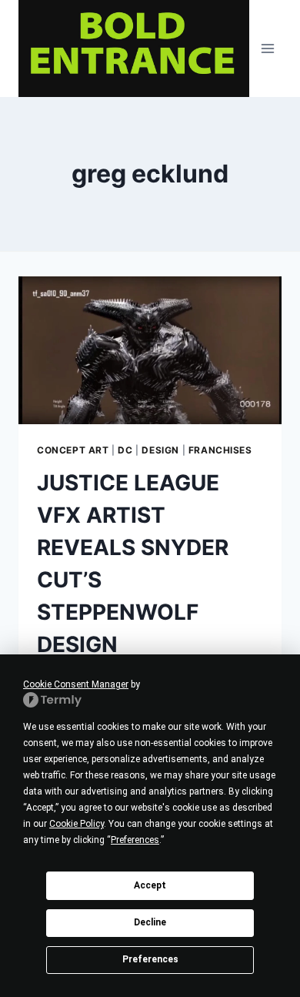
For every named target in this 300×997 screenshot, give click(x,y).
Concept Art (73, 450)
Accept (150, 885)
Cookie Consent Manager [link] (75, 684)
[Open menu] (267, 48)
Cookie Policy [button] (76, 823)
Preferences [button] (135, 840)
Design (160, 450)
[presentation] (150, 350)
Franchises (220, 450)
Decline (150, 922)
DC (125, 450)
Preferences (150, 959)
